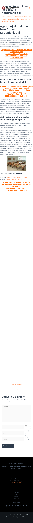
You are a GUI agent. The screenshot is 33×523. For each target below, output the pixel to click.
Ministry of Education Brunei (14, 179)
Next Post (16, 390)
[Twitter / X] (9, 506)
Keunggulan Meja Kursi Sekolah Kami (16, 177)
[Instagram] (12, 506)
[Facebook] (6, 506)
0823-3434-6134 (16, 483)
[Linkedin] (23, 506)
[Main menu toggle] (29, 8)
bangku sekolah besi (18, 16)
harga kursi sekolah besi (13, 20)
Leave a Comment (7, 16)
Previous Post (17, 385)
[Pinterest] (26, 506)
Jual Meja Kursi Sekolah (12, 7)
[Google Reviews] (21, 506)
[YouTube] (18, 506)
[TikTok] (15, 506)
